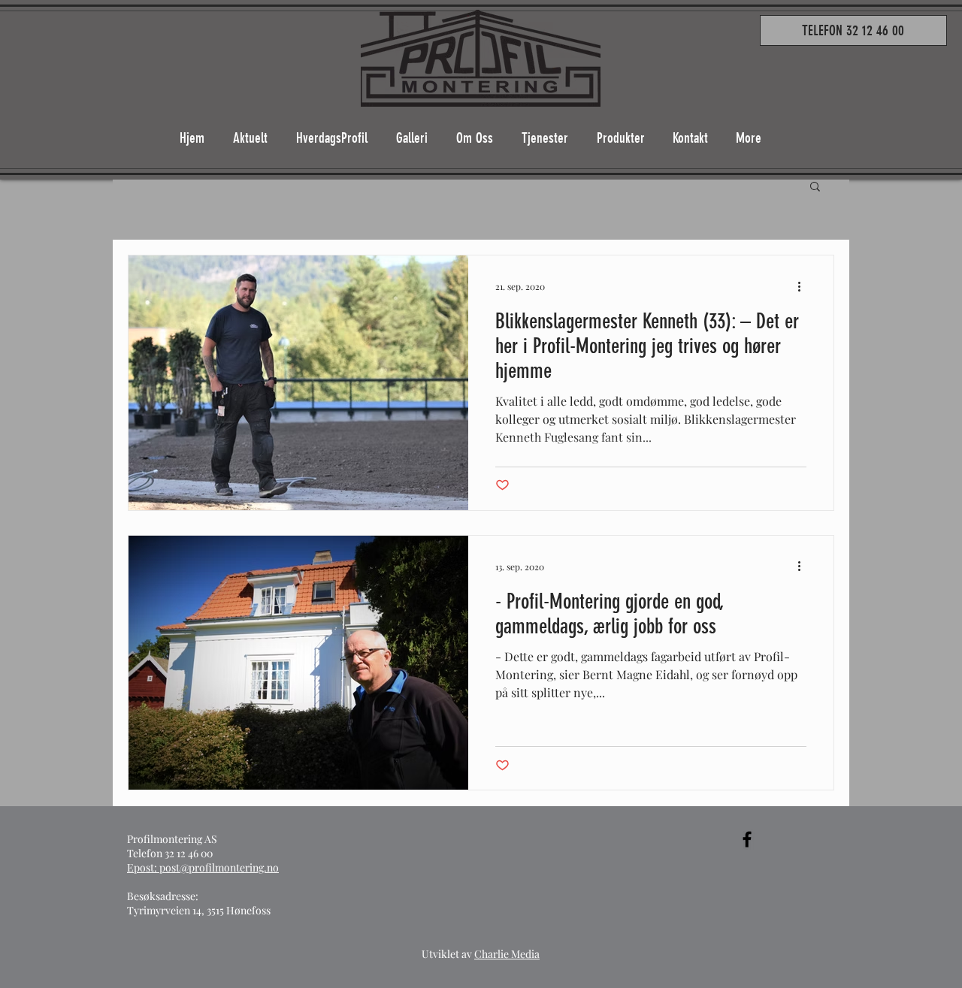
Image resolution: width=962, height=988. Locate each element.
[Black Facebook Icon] (747, 839)
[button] (815, 187)
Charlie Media (507, 954)
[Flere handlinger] (804, 286)
